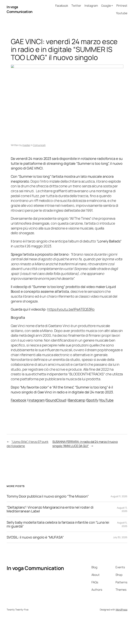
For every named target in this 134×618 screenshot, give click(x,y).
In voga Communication (19, 9)
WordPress (121, 609)
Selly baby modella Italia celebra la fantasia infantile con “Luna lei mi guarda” (58, 524)
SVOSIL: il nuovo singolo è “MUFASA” (35, 537)
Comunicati (39, 145)
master (26, 145)
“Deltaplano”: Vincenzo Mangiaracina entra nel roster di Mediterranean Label (50, 509)
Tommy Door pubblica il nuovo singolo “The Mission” (48, 496)
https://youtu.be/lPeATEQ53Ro (71, 309)
